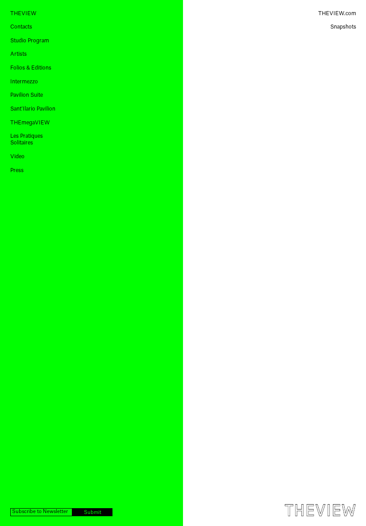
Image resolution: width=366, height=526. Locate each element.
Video (17, 156)
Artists (18, 54)
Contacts (21, 26)
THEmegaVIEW (30, 122)
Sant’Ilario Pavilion (32, 108)
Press (17, 170)
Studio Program (29, 40)
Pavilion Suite (26, 95)
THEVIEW (23, 13)
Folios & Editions (30, 67)
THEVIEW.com (337, 13)
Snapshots (343, 26)
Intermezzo (24, 81)
